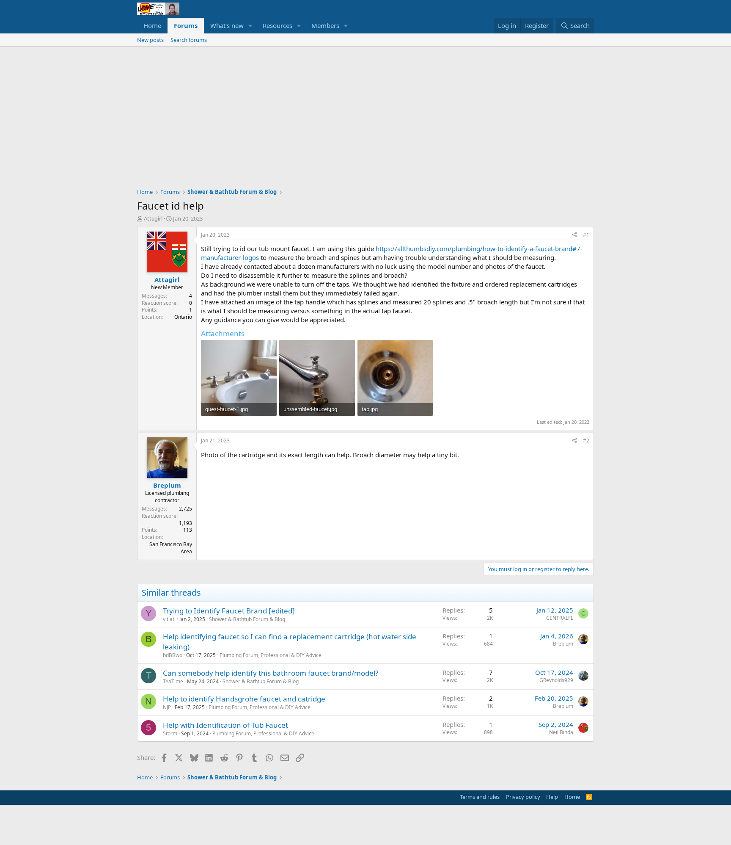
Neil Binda (561, 732)
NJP (167, 707)
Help (552, 797)
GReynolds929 (556, 680)
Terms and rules (480, 797)
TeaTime (173, 681)
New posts (150, 40)
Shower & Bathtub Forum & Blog (247, 619)
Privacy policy (523, 797)
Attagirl (153, 218)
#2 (586, 440)
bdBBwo (172, 655)
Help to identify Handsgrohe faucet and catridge (244, 699)
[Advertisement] (365, 110)
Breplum (563, 643)
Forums (186, 25)
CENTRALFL (559, 617)
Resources (277, 25)
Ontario (183, 316)
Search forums (188, 40)
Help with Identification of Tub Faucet (225, 725)
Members (325, 25)
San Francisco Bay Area (170, 548)
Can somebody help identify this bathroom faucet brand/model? (270, 673)
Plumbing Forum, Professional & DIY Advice (271, 655)
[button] (250, 25)
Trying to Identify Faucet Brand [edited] (229, 611)
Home (152, 25)
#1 (586, 234)
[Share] (574, 235)
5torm (170, 733)
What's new (227, 25)
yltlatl (169, 619)
